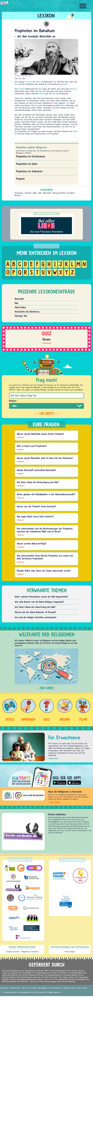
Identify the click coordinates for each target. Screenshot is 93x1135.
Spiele (9, 719)
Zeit (67, 103)
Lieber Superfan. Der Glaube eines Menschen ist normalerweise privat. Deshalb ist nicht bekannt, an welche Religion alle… (20, 498)
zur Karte (46, 688)
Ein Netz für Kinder (49, 977)
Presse (33, 988)
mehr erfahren (55, 802)
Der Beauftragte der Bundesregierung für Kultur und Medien (43, 973)
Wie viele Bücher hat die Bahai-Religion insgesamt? (39, 601)
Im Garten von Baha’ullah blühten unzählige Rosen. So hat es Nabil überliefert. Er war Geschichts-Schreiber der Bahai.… (20, 437)
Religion (13, 400)
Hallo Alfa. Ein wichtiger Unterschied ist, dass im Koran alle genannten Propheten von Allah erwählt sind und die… (20, 535)
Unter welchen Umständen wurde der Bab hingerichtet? (41, 596)
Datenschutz (15, 988)
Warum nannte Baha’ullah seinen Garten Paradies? (40, 433)
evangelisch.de (26, 992)
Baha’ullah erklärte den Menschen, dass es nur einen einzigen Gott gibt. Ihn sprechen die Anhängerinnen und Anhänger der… (20, 473)
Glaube (46, 339)
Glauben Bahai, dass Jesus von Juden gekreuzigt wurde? (44, 570)
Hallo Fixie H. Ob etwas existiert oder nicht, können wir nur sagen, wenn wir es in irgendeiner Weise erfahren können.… (20, 520)
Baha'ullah (47, 193)
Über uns (25, 988)
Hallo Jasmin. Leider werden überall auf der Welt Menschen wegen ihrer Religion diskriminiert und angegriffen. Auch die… (20, 547)
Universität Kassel (75, 973)
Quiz (46, 719)
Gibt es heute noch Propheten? (32, 445)
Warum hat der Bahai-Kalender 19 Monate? (35, 612)
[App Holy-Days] (46, 775)
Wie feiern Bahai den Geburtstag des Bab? (35, 606)
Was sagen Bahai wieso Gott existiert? (35, 516)
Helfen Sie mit (69, 988)
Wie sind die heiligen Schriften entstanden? (35, 617)
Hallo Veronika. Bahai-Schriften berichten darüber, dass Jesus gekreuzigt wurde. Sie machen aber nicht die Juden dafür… (20, 574)
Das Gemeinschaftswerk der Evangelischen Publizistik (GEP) (25, 971)
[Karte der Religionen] (46, 666)
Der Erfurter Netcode (66, 981)
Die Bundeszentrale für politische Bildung (61, 975)
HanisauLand (54, 814)
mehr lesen (54, 758)
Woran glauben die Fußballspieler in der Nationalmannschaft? (46, 494)
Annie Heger (69, 951)
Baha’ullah (19, 298)
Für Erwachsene (55, 988)
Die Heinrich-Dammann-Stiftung (31, 975)
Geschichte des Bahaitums (27, 311)
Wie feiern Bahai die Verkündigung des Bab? (38, 482)
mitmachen (47, 343)
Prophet (28, 82)
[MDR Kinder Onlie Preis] (65, 901)
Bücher (65, 719)
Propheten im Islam (26, 163)
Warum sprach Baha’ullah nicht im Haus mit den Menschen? (45, 458)
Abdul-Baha (20, 307)
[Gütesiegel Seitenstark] (59, 875)
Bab (16, 84)
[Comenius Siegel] (80, 876)
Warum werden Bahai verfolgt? (31, 543)
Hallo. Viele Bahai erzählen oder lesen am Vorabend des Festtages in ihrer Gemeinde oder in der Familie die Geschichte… (20, 486)
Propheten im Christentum (30, 156)
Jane (24, 78)
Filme (83, 719)
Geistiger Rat (21, 315)
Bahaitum (46, 24)
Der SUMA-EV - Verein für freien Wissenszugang (37, 981)
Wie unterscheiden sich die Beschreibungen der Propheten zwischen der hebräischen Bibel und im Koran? (45, 530)
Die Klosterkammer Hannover (29, 977)
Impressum (4, 988)
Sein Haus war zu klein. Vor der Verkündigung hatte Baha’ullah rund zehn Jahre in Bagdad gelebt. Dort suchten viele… (20, 461)
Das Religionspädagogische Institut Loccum (33, 979)
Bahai (38, 82)
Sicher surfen (82, 988)
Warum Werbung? (46, 213)
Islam (66, 84)
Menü (83, 6)
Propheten (19, 193)
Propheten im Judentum (29, 171)
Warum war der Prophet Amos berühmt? (36, 506)
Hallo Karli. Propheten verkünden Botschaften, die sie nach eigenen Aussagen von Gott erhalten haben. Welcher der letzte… (20, 449)
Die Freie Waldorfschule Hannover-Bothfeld (68, 979)
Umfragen (28, 719)
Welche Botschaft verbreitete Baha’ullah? (36, 470)
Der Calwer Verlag (66, 977)
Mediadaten (42, 988)
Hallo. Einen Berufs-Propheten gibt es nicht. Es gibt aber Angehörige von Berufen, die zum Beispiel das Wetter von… (20, 562)
